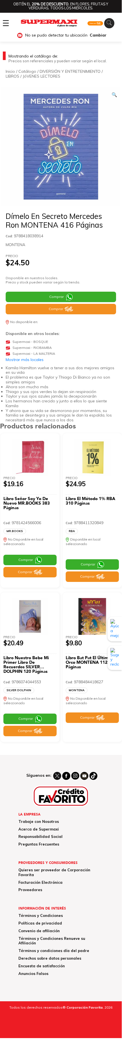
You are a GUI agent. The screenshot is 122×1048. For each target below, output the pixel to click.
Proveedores (30, 889)
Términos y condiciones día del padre (53, 950)
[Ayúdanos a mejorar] (115, 629)
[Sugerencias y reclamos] (115, 658)
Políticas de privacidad (40, 923)
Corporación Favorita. (85, 1007)
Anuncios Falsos (33, 973)
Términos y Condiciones (40, 915)
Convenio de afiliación (39, 931)
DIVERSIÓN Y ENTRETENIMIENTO (70, 71)
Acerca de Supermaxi (38, 829)
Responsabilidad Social (40, 836)
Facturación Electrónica (40, 882)
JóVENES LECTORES (41, 76)
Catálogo (27, 71)
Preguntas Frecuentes (38, 844)
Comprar (56, 296)
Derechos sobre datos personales (49, 958)
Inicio (10, 71)
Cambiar (98, 35)
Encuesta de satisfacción (41, 966)
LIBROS (12, 76)
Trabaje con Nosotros (38, 821)
